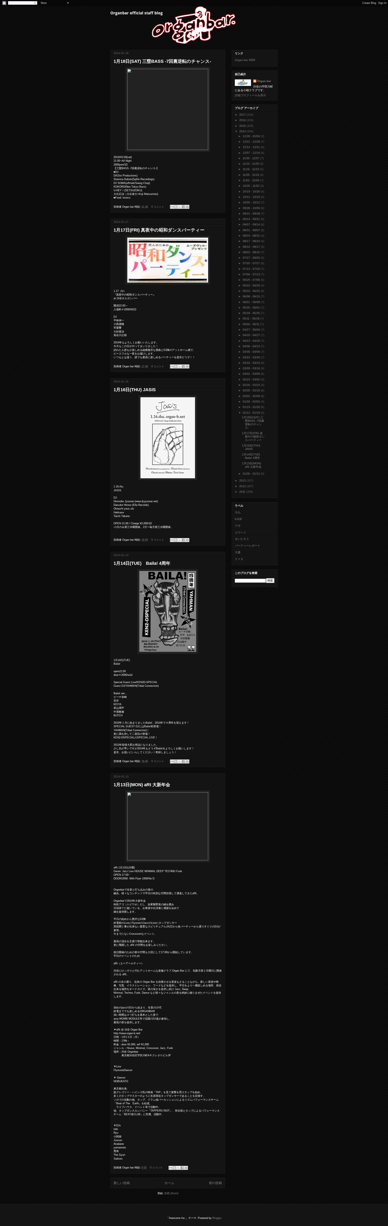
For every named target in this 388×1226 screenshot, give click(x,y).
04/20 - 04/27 (252, 335)
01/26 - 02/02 (252, 401)
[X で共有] (180, 207)
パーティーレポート (247, 545)
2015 (243, 125)
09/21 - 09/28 (252, 213)
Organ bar (264, 81)
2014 (243, 131)
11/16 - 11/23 (251, 169)
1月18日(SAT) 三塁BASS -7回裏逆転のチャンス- (162, 61)
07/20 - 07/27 (252, 263)
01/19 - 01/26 (252, 407)
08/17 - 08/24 (252, 241)
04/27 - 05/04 (252, 329)
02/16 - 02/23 (252, 385)
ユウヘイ (240, 532)
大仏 (237, 512)
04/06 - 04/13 (252, 346)
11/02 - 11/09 (251, 180)
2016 (243, 120)
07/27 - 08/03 (252, 257)
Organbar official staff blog (136, 13)
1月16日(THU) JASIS (135, 389)
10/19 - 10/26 (252, 191)
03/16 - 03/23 (252, 362)
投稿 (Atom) (171, 1193)
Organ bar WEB (245, 60)
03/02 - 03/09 (252, 373)
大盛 (237, 552)
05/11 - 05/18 (251, 318)
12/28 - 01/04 (252, 136)
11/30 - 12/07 (251, 158)
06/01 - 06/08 (252, 302)
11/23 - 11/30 (251, 163)
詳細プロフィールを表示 (250, 95)
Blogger (216, 1218)
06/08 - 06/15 (252, 296)
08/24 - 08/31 (252, 235)
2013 (243, 480)
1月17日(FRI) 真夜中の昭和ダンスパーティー (159, 230)
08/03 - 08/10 (252, 252)
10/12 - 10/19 (252, 197)
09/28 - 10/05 (252, 208)
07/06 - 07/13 (252, 274)
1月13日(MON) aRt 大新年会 (142, 784)
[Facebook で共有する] (183, 207)
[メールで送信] (172, 207)
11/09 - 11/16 (251, 174)
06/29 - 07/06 (252, 279)
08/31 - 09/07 (252, 230)
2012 (243, 486)
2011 (242, 491)
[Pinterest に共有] (187, 207)
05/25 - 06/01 (252, 307)
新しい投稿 (122, 1183)
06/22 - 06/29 (252, 285)
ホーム (169, 1183)
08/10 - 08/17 (252, 246)
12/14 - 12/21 (252, 147)
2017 (243, 114)
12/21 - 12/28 (252, 141)
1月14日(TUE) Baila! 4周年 (142, 563)
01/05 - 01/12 (252, 473)
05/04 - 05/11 (251, 324)
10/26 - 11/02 (251, 185)
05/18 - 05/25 (252, 313)
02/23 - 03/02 (252, 379)
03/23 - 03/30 (252, 357)
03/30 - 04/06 (252, 351)
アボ (237, 525)
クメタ (239, 559)
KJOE (238, 519)
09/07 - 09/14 (252, 224)
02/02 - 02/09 (252, 396)
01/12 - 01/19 (252, 412)
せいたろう (242, 538)
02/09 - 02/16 (252, 390)
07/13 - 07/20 (252, 268)
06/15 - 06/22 (252, 291)
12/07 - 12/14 (252, 152)
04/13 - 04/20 (252, 340)
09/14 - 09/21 (252, 219)
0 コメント (157, 206)
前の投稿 (215, 1183)
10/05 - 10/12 (252, 202)
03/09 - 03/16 (252, 368)
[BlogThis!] (176, 207)
